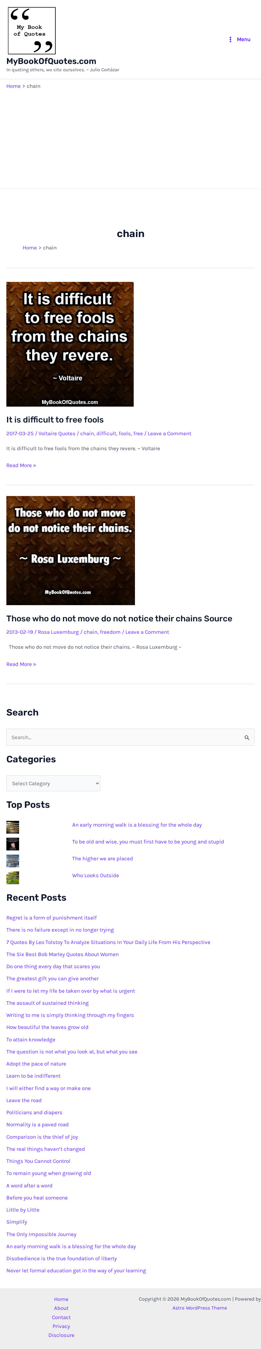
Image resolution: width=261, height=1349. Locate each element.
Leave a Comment (169, 433)
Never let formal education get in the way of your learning (76, 1270)
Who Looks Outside (95, 875)
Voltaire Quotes (57, 433)
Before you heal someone (37, 1197)
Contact (61, 1317)
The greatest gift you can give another (52, 978)
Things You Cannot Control (38, 1161)
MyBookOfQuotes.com (51, 61)
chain (87, 433)
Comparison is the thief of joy (42, 1137)
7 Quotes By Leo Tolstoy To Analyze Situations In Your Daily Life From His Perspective (108, 942)
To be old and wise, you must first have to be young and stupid (148, 841)
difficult (106, 433)
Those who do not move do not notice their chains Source (119, 619)
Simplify (16, 1222)
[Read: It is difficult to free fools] (70, 343)
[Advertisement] (130, 137)
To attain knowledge (30, 1039)
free (138, 433)
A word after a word (29, 1185)
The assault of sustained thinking (47, 1003)
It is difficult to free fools (55, 420)
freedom (110, 632)
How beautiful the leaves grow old (47, 1027)
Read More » (21, 466)
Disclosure (61, 1335)
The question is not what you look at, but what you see (72, 1051)
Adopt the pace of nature (36, 1063)
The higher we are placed (102, 858)
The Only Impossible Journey (41, 1234)
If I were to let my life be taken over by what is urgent (70, 991)
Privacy (61, 1326)
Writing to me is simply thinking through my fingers (70, 1015)
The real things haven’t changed (45, 1149)
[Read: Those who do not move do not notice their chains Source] (70, 550)
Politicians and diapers (34, 1112)
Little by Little (22, 1209)
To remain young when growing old (48, 1173)
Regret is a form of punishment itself (51, 917)
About (61, 1308)
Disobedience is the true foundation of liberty (61, 1258)
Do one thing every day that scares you (53, 966)
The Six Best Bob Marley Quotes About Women (62, 954)
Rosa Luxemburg (58, 632)
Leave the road (24, 1100)
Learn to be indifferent (33, 1076)
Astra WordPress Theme (200, 1308)
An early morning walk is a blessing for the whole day (137, 824)
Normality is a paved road (37, 1124)
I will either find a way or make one (48, 1088)
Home (61, 1299)
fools (125, 433)
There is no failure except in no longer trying (60, 929)
